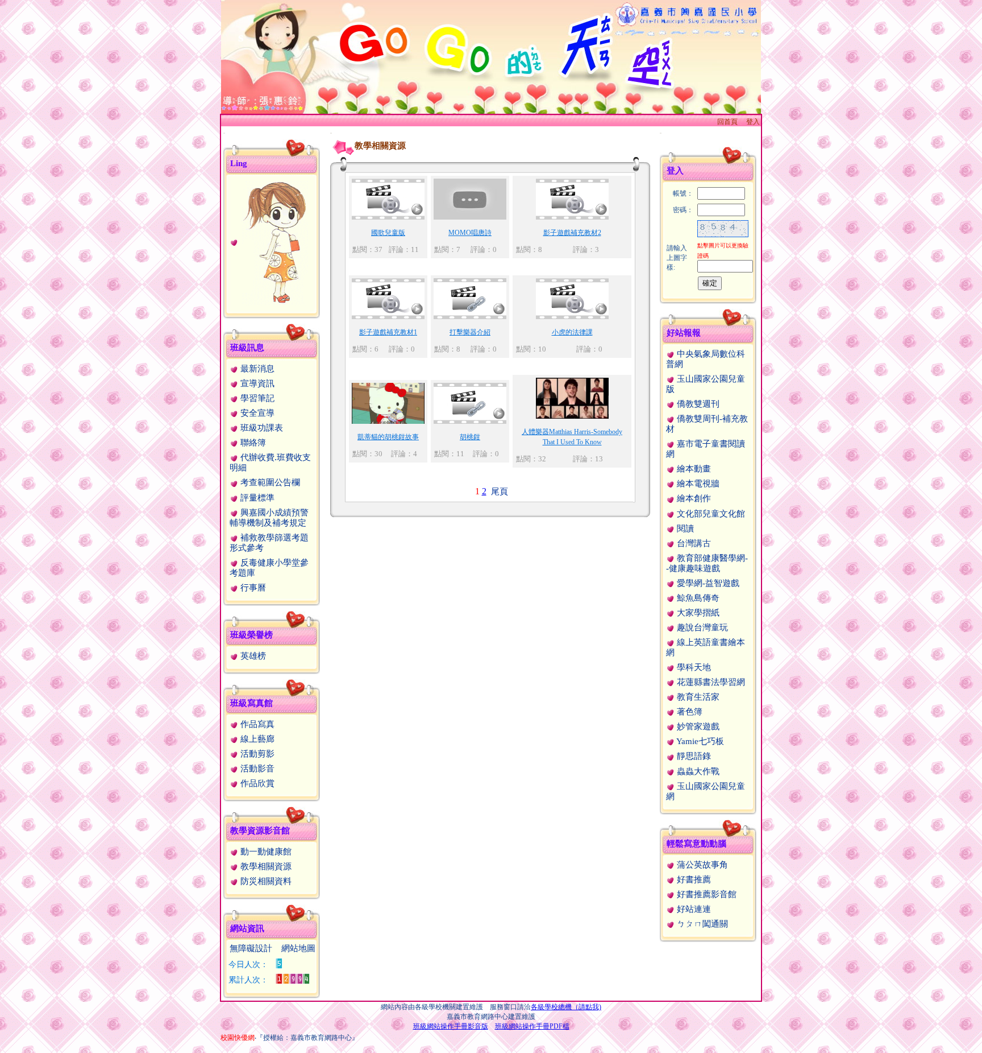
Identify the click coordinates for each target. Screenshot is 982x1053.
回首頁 (727, 122)
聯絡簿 (252, 442)
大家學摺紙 (697, 612)
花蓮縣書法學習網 (710, 682)
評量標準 (256, 497)
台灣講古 (693, 543)
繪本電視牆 (697, 483)
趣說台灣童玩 (701, 627)
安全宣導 (256, 413)
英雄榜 (252, 655)
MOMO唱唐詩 (470, 233)
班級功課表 (260, 427)
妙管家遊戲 (697, 726)
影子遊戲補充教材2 (572, 233)
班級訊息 (247, 347)
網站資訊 (247, 928)
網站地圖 (298, 948)
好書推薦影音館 (706, 894)
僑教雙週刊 (697, 403)
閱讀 (684, 528)
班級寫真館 (251, 703)
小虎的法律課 (572, 332)
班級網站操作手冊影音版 (450, 1026)
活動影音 (256, 768)
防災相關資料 (265, 881)
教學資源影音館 (260, 830)
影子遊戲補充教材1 (388, 332)
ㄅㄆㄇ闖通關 (701, 923)
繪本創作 (693, 498)
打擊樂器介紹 (470, 332)
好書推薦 (693, 879)
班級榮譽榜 (251, 634)
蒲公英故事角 (701, 864)
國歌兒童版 (388, 233)
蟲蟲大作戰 (697, 771)
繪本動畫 (693, 468)
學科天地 (693, 667)
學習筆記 (256, 398)
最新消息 (256, 368)
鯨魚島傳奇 (697, 597)
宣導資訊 (256, 383)
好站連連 (693, 909)
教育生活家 (697, 696)
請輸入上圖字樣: (677, 257)
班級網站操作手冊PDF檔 (532, 1026)
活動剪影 (256, 753)
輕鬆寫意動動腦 (696, 843)
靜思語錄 (693, 756)
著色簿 (688, 711)
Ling (238, 163)
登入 (753, 122)
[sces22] (269, 241)
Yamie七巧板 (699, 741)
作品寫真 (256, 724)
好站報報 (684, 332)
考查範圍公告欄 (269, 482)
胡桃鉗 (470, 437)
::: (224, 132)
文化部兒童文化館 (710, 513)
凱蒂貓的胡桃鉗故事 (388, 437)
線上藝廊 (256, 739)
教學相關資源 (265, 866)
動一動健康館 (265, 851)
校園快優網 (237, 1038)
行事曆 (252, 587)
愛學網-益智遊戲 (707, 583)
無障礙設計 (251, 948)
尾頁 (498, 491)
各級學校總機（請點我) (566, 1007)
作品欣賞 (256, 783)
